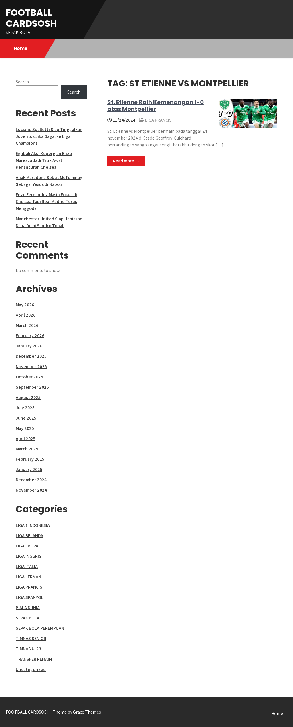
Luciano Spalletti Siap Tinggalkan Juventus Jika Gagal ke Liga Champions (49, 136)
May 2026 (25, 305)
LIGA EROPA (27, 546)
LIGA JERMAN (28, 577)
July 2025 (25, 408)
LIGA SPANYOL (29, 597)
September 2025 (32, 387)
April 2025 (25, 439)
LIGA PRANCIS (158, 120)
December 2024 (31, 480)
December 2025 (31, 356)
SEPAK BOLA (27, 618)
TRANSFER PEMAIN (34, 659)
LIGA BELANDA (29, 536)
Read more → (126, 161)
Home (20, 48)
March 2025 (27, 449)
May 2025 (25, 428)
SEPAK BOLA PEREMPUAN (40, 628)
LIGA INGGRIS (28, 556)
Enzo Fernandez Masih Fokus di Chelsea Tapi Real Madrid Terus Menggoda (46, 201)
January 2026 (29, 346)
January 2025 (29, 469)
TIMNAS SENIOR (31, 638)
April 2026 (25, 315)
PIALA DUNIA (28, 608)
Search (22, 82)
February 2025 (30, 459)
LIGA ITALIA (27, 566)
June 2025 (26, 418)
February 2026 (30, 336)
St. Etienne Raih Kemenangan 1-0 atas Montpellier (155, 105)
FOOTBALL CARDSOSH (31, 18)
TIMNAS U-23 (28, 649)
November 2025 (31, 367)
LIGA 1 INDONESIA (33, 525)
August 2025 (28, 397)
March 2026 (27, 325)
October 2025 (29, 377)
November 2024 (31, 490)
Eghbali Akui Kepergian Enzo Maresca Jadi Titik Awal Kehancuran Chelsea (44, 160)
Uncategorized (31, 669)
